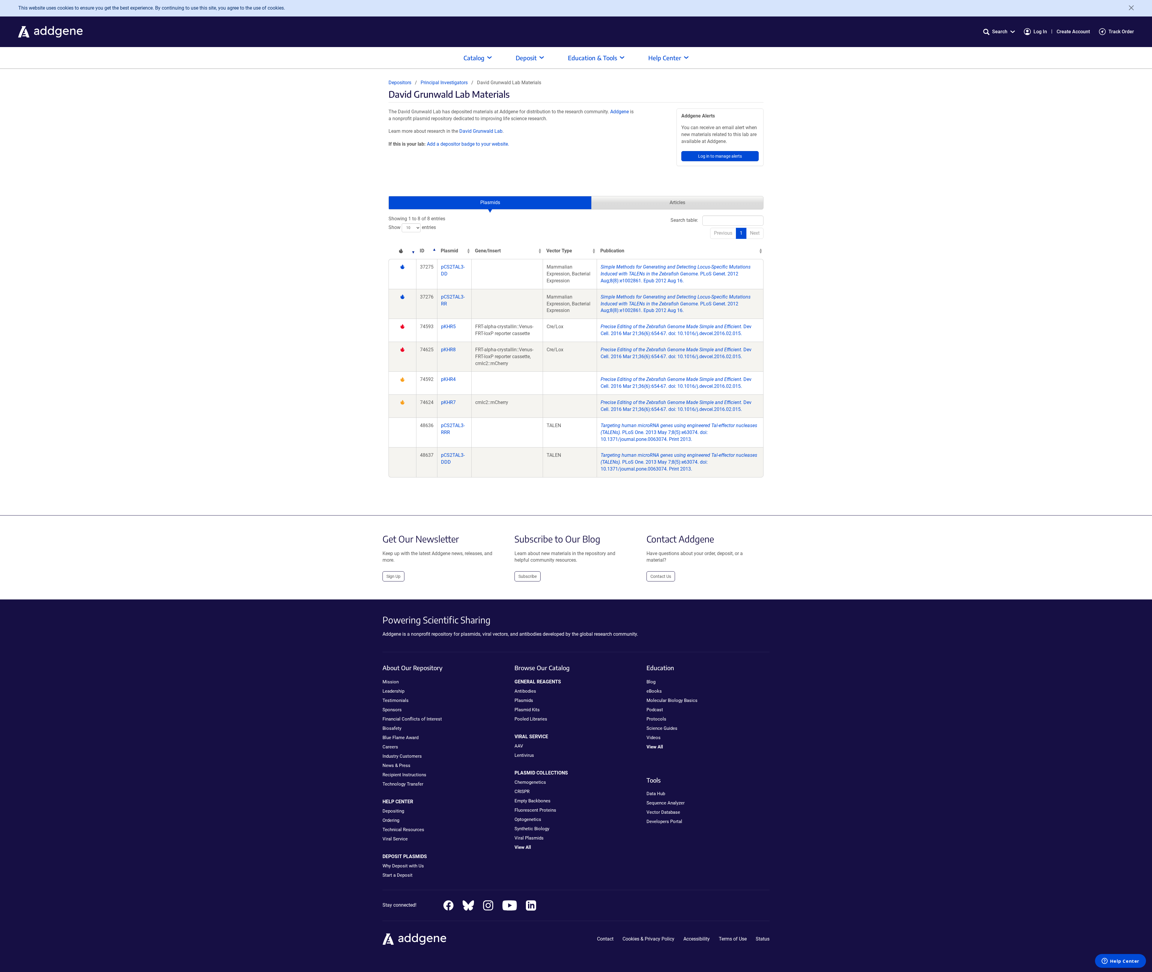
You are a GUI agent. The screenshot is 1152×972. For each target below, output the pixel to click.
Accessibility (696, 939)
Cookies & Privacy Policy (648, 939)
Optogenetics (527, 819)
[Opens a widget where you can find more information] (1120, 961)
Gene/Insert (488, 251)
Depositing (393, 811)
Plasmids (490, 202)
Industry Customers (402, 756)
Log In (1040, 31)
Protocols (656, 719)
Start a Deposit (397, 875)
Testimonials (395, 700)
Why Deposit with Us (403, 866)
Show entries (412, 227)
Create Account (1073, 31)
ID (422, 251)
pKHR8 (448, 349)
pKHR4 (448, 379)
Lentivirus (524, 755)
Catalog (474, 57)
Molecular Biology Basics (672, 700)
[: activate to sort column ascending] (402, 251)
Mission (390, 682)
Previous (723, 233)
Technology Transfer (402, 784)
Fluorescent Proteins (535, 810)
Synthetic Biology (531, 828)
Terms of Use (733, 939)
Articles (677, 202)
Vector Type (559, 251)
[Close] (1129, 7)
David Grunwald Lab (480, 131)
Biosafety (391, 728)
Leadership (393, 691)
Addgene (619, 111)
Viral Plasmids (529, 838)
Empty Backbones (532, 801)
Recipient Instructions (404, 774)
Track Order (1121, 31)
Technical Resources (403, 829)
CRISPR (522, 791)
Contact (605, 939)
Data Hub (655, 793)
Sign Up (393, 576)
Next (755, 233)
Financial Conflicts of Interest (412, 719)
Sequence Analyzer (665, 803)
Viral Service (395, 839)
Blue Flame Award (400, 737)
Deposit (526, 57)
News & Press (396, 765)
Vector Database (663, 812)
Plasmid (449, 251)
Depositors (399, 82)
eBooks (654, 691)
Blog (651, 682)
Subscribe (527, 576)
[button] (999, 31)
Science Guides (661, 728)
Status (763, 939)
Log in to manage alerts (720, 156)
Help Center (664, 57)
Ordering (390, 820)
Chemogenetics (530, 782)
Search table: (684, 220)
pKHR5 (448, 326)
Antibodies (525, 691)
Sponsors (392, 709)
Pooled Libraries (530, 719)
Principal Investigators (444, 82)
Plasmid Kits (527, 709)
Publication (612, 251)
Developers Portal (664, 821)
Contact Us (660, 576)
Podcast (654, 709)
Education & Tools (592, 57)
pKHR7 (448, 402)
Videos (653, 737)
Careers (390, 747)
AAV (518, 746)
